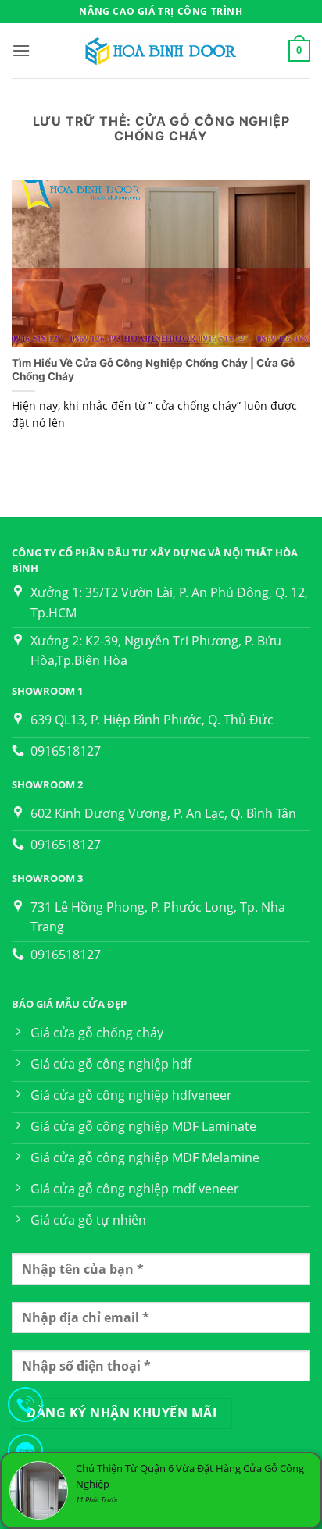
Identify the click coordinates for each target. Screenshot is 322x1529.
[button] (21, 50)
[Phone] (25, 1407)
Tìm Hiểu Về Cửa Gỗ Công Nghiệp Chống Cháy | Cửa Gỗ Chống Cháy (153, 370)
